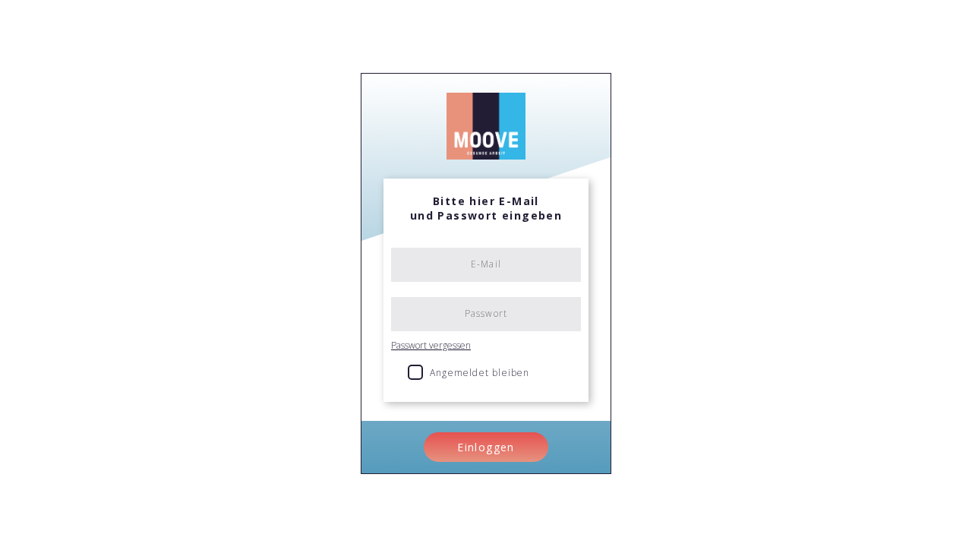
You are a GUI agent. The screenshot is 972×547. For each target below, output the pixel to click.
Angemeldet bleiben (480, 372)
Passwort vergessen (431, 345)
